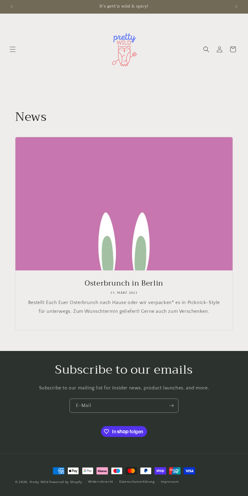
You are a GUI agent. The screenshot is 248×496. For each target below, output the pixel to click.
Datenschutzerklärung (137, 482)
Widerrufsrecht (100, 482)
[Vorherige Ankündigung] (11, 6)
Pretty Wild (39, 482)
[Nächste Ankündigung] (236, 6)
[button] (12, 49)
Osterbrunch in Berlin (124, 283)
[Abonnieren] (171, 405)
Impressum (170, 482)
